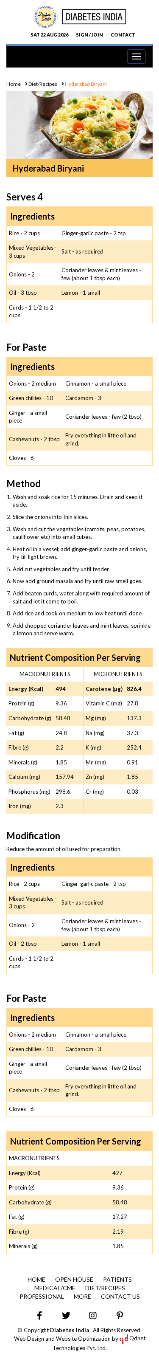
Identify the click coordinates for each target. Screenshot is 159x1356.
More (82, 1296)
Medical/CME (54, 1287)
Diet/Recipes (42, 84)
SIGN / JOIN (89, 34)
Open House (74, 1279)
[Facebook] (39, 1315)
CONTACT (123, 34)
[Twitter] (66, 1315)
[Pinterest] (119, 1315)
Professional (42, 1296)
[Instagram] (92, 1315)
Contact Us (120, 1296)
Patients (117, 1279)
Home (13, 84)
